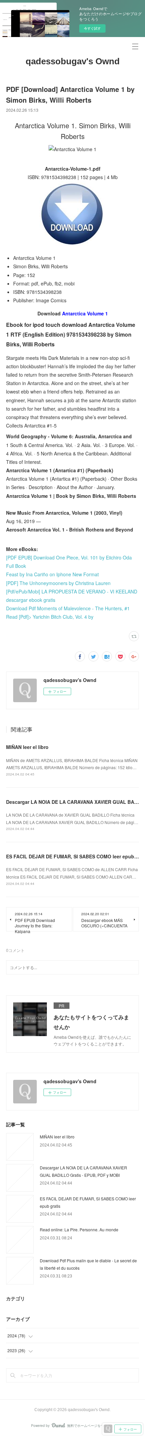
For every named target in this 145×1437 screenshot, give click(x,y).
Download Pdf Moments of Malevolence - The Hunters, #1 (68, 608)
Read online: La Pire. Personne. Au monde (79, 1229)
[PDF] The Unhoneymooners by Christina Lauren (58, 583)
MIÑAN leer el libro (27, 747)
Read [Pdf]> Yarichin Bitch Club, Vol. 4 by (49, 616)
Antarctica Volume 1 (85, 313)
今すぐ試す (92, 28)
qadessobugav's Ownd (73, 61)
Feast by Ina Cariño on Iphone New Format (52, 574)
